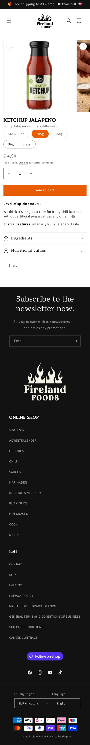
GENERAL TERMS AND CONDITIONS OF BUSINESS (44, 616)
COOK (13, 524)
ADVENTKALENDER (22, 440)
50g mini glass (19, 144)
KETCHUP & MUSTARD (25, 493)
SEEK (12, 575)
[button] (9, 21)
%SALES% (16, 430)
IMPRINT (15, 585)
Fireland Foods (38, 736)
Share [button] (13, 265)
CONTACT (16, 564)
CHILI (13, 461)
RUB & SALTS (18, 503)
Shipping (23, 162)
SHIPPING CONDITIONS (26, 627)
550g (61, 135)
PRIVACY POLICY (21, 596)
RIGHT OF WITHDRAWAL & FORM (33, 606)
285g (40, 134)
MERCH (14, 535)
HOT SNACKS (18, 514)
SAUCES (15, 472)
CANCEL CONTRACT (23, 637)
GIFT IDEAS (17, 451)
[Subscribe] (75, 341)
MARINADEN (18, 482)
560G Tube (19, 135)
